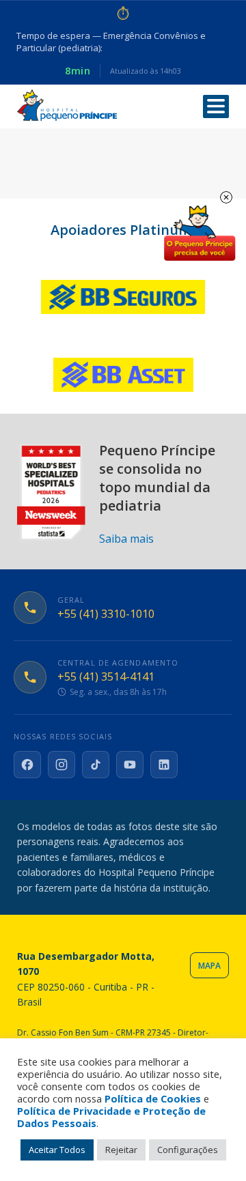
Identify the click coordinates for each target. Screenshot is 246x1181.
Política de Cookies (153, 1098)
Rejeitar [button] (121, 1149)
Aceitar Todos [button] (57, 1149)
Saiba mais (126, 538)
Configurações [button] (187, 1149)
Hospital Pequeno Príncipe (67, 105)
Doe (199, 233)
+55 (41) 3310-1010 (105, 614)
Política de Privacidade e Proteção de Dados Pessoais (111, 1117)
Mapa (209, 965)
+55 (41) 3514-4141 (105, 676)
